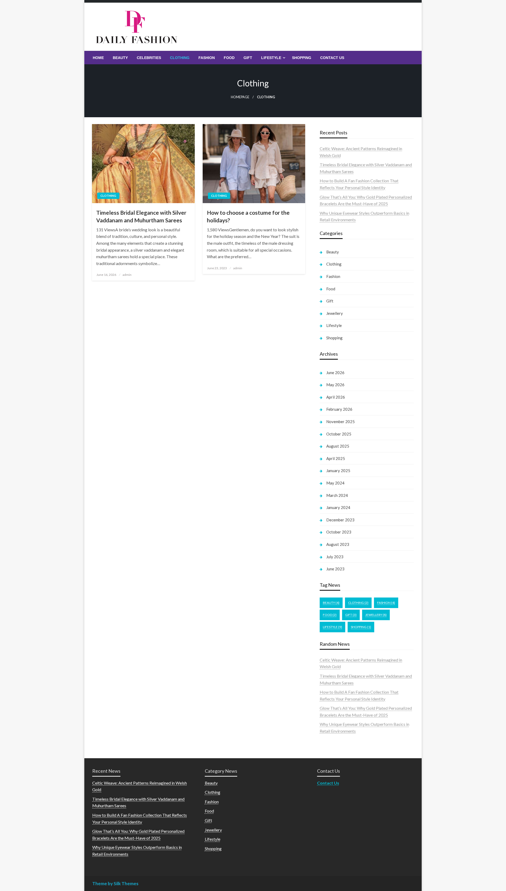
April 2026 (335, 397)
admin (127, 275)
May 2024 (335, 483)
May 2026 (335, 384)
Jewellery (334, 313)
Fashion (206, 58)
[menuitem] (98, 57)
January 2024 (338, 507)
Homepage (240, 97)
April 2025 (335, 458)
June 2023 (335, 568)
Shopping (301, 58)
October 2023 (338, 532)
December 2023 (340, 519)
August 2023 (337, 544)
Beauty (120, 58)
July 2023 (334, 556)
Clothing (179, 58)
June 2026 (335, 372)
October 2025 (338, 434)
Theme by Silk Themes (115, 883)
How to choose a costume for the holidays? (248, 216)
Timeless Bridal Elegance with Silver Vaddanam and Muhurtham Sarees (141, 216)
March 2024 (337, 495)
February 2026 (339, 409)
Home (98, 58)
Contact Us (332, 58)
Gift (248, 58)
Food (229, 58)
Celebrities (149, 58)
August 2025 (337, 446)
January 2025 (338, 470)
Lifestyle (271, 58)
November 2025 (340, 421)
